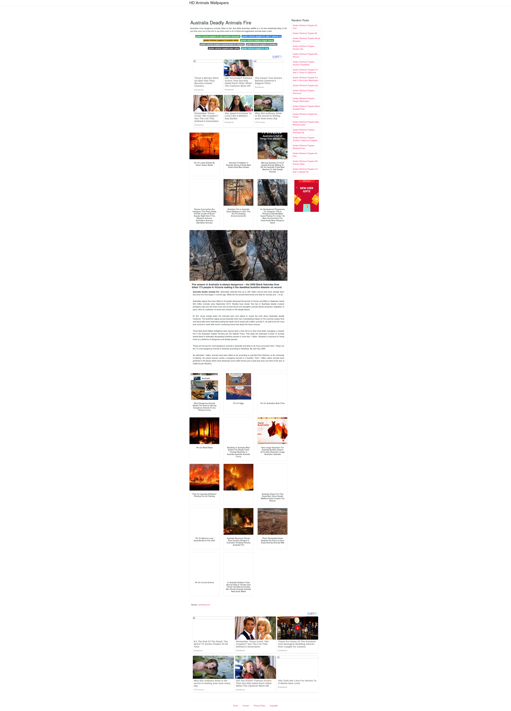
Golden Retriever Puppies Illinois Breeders (306, 39)
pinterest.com (204, 604)
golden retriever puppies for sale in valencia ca (261, 36)
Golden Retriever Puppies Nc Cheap (305, 115)
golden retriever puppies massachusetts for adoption (222, 44)
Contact (246, 705)
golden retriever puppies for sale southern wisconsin (218, 36)
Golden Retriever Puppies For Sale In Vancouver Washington (305, 79)
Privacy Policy (259, 705)
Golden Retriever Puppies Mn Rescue (305, 55)
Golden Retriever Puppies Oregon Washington (303, 99)
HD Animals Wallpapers (209, 2)
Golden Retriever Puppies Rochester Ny (303, 131)
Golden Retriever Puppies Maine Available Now (306, 107)
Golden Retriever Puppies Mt (305, 33)
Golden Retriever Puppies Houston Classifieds (303, 63)
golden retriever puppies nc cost (255, 48)
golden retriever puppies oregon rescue (257, 40)
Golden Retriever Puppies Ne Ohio (305, 154)
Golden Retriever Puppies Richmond (303, 92)
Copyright (274, 705)
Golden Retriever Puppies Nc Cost (305, 26)
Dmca (235, 705)
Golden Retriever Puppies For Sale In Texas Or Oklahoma (305, 71)
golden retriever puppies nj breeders (261, 44)
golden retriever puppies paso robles (224, 48)
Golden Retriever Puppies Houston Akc (303, 47)
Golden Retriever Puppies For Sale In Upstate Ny (305, 170)
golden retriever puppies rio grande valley (221, 40)
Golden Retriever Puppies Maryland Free (303, 147)
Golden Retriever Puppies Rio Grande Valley (305, 162)
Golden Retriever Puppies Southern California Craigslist (305, 139)
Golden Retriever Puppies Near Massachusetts (306, 123)
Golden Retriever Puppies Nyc (305, 85)
